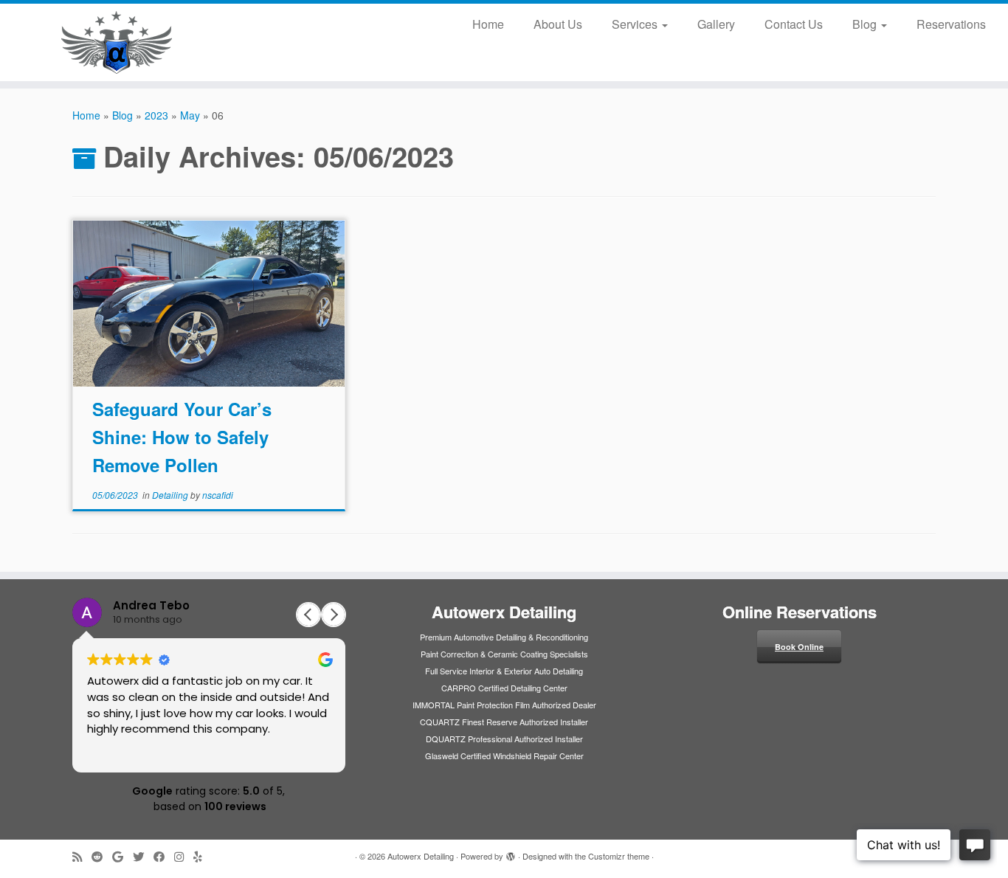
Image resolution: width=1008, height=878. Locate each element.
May (190, 115)
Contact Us (793, 23)
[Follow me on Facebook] (163, 856)
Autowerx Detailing (420, 856)
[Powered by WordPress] (510, 853)
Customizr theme (618, 856)
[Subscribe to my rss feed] (82, 856)
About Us (558, 23)
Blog (866, 23)
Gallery (716, 23)
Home (488, 23)
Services (636, 23)
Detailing (171, 494)
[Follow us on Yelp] (202, 856)
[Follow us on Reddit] (102, 856)
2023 (156, 115)
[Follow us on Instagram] (183, 856)
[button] (333, 615)
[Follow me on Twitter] (143, 856)
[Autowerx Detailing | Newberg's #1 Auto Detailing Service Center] (116, 42)
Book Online (799, 646)
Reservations (951, 23)
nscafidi (217, 494)
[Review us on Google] (122, 856)
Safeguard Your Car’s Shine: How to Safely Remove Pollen (182, 436)
